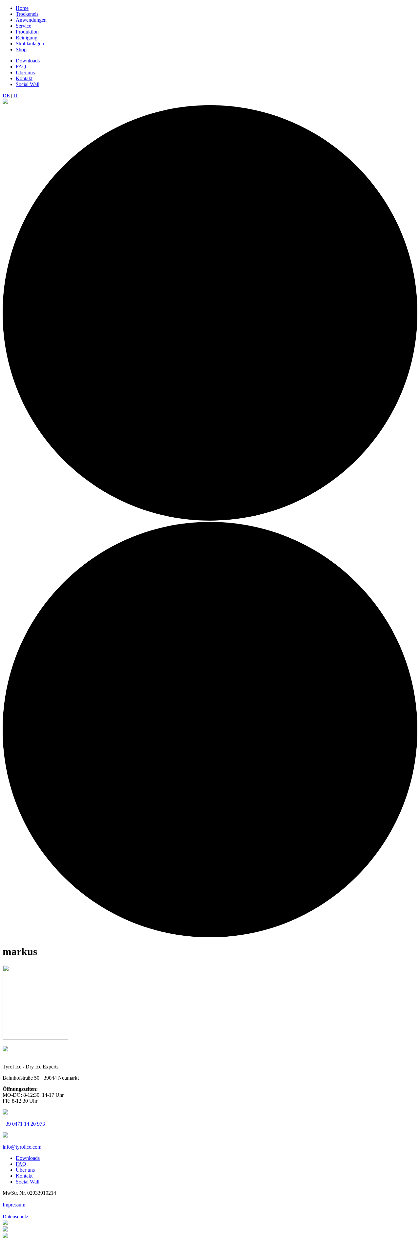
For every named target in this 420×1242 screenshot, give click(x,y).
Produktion (27, 32)
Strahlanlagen (30, 43)
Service (23, 26)
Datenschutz (15, 1216)
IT (15, 95)
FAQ (21, 66)
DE (6, 95)
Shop (21, 49)
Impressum (14, 1204)
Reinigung (26, 37)
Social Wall (27, 84)
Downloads (28, 60)
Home (22, 8)
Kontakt (24, 78)
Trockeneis (27, 14)
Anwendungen (31, 20)
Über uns (25, 72)
